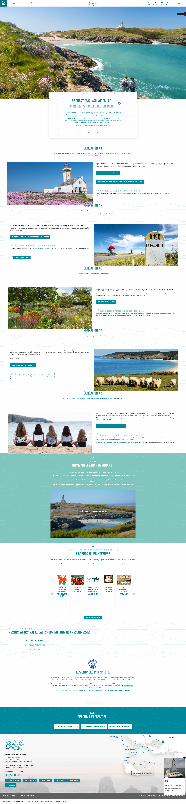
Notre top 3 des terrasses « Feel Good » (22, 365)
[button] (179, 3)
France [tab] (127, 746)
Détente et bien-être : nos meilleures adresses (111, 426)
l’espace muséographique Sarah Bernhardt (81, 484)
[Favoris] (175, 3)
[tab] (34, 641)
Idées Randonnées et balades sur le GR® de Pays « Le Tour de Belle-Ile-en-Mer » (120, 181)
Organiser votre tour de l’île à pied (108, 173)
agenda (107, 480)
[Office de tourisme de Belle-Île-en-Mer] (14, 744)
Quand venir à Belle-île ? (22, 257)
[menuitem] (93, 3)
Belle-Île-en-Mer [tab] (130, 749)
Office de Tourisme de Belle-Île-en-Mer (15, 755)
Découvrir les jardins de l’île (106, 302)
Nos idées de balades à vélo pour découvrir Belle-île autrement (30, 236)
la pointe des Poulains (104, 486)
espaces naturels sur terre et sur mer (79, 684)
